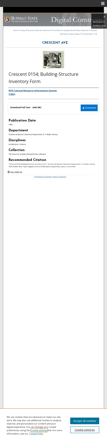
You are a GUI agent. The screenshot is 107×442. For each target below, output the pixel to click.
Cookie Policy (36, 433)
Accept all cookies (84, 421)
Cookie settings (39, 430)
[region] (53, 425)
